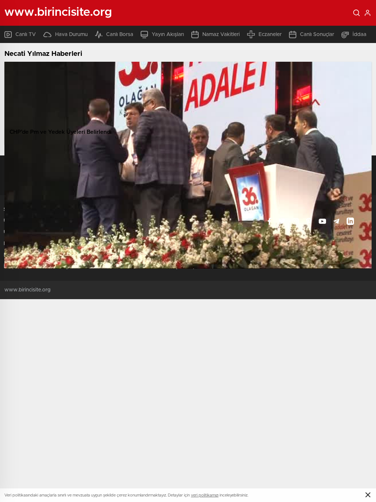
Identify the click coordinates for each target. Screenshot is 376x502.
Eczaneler (270, 34)
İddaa (359, 34)
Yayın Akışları (168, 34)
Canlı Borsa (119, 34)
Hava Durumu (71, 34)
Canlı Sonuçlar (317, 34)
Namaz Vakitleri (221, 34)
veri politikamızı (204, 495)
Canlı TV (25, 34)
